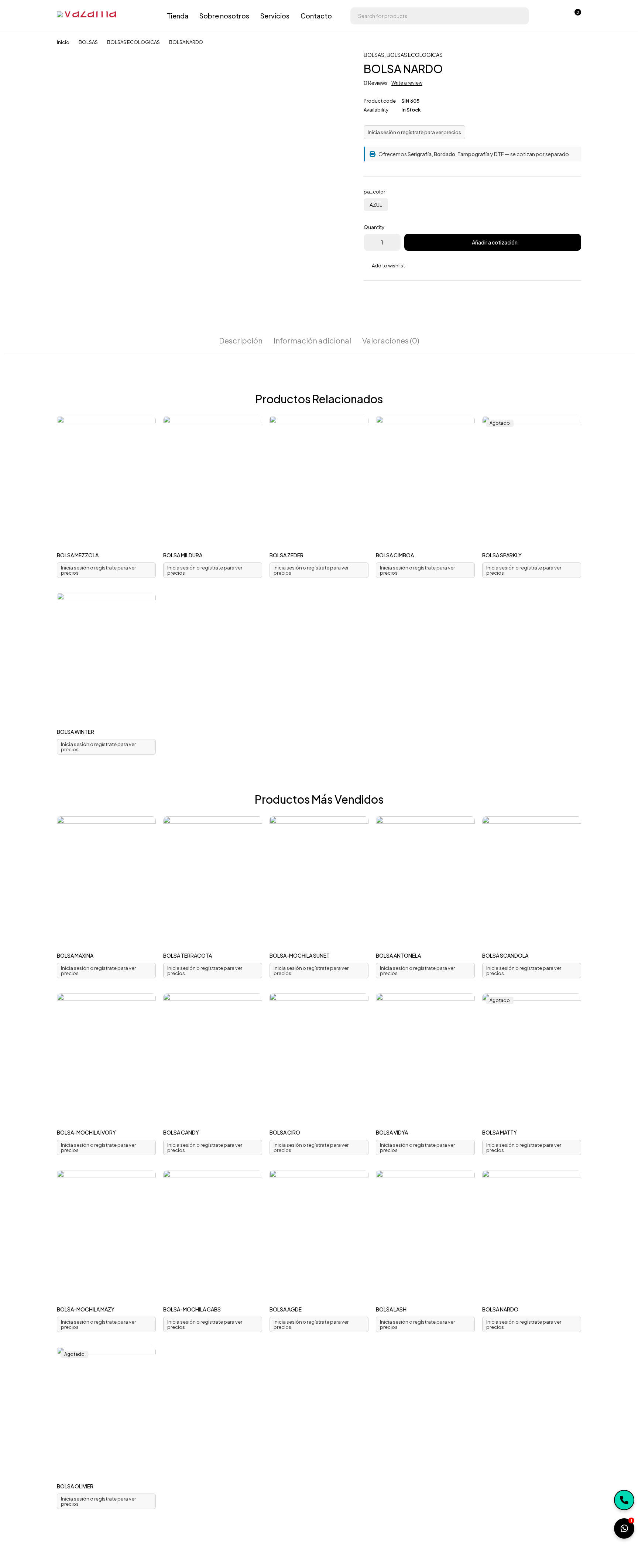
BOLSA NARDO (500, 1309)
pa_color (374, 192)
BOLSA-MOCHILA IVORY (86, 1132)
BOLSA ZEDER (286, 555)
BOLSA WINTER (75, 731)
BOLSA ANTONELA (398, 955)
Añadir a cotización (495, 242)
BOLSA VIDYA (392, 1132)
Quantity (374, 227)
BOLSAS (88, 42)
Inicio (63, 42)
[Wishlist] (554, 15)
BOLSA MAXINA (75, 955)
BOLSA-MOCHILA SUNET (300, 955)
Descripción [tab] (241, 340)
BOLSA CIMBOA (395, 555)
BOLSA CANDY (181, 1132)
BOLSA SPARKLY (502, 555)
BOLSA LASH (391, 1309)
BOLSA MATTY (499, 1132)
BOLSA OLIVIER (75, 1486)
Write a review (406, 82)
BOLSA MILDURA (182, 555)
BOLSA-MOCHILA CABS (192, 1309)
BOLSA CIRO (285, 1132)
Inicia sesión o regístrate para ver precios (414, 132)
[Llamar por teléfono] (624, 1500)
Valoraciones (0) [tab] (390, 340)
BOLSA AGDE (286, 1309)
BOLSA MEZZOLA (78, 555)
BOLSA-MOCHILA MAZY (85, 1309)
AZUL (376, 204)
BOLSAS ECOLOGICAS (133, 42)
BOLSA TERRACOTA (187, 955)
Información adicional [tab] (312, 340)
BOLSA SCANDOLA (505, 955)
